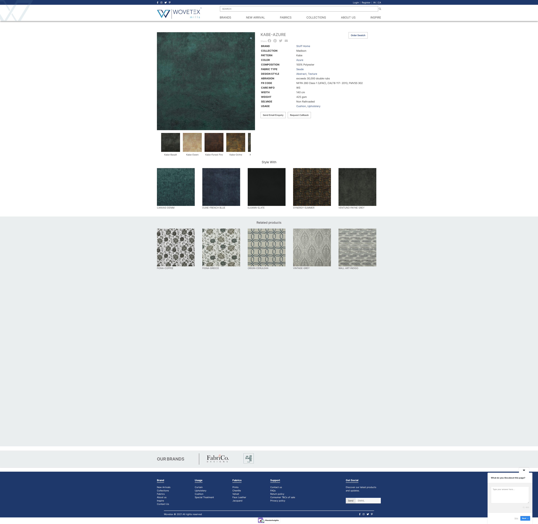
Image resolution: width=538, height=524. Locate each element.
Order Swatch (358, 35)
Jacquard (237, 500)
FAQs (273, 490)
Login (356, 2)
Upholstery (313, 106)
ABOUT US (348, 17)
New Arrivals (163, 487)
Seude (300, 69)
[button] (251, 38)
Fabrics (161, 494)
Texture (312, 73)
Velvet (235, 494)
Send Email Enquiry (273, 115)
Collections (163, 490)
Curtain (199, 487)
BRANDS (225, 17)
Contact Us (163, 504)
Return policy (277, 494)
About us (161, 497)
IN (374, 2)
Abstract (301, 73)
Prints (235, 487)
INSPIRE (375, 17)
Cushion (301, 106)
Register (366, 2)
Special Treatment (204, 497)
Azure (299, 60)
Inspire (160, 500)
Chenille (236, 490)
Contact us (276, 487)
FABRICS (286, 17)
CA (379, 2)
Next (254, 143)
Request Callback (299, 115)
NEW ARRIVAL (255, 17)
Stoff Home (303, 46)
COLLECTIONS (316, 17)
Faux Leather (239, 497)
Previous (158, 143)
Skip (516, 518)
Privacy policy (277, 500)
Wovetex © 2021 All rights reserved (183, 514)
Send (350, 500)
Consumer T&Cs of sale (282, 497)
